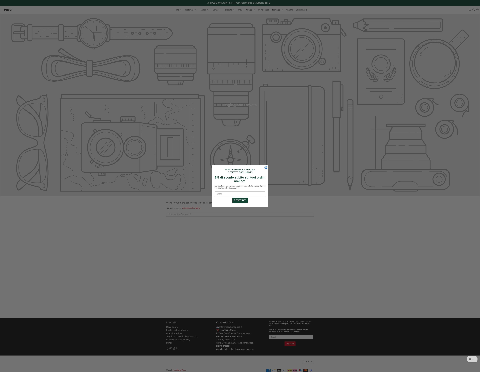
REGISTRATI (240, 200)
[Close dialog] (266, 167)
